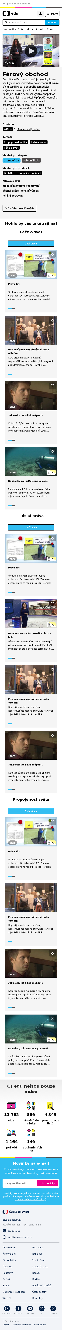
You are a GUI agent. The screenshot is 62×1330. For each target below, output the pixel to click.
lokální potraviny (13, 195)
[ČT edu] (10, 15)
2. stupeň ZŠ (11, 160)
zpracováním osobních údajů (30, 1199)
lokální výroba (30, 190)
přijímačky (40, 29)
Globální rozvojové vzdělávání (22, 173)
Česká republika (25, 29)
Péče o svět (11, 147)
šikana (50, 29)
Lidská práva (38, 142)
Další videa (31, 243)
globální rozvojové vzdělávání (21, 186)
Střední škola (31, 160)
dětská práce (11, 190)
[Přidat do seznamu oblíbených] (52, 254)
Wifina (8, 129)
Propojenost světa (15, 142)
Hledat (52, 22)
